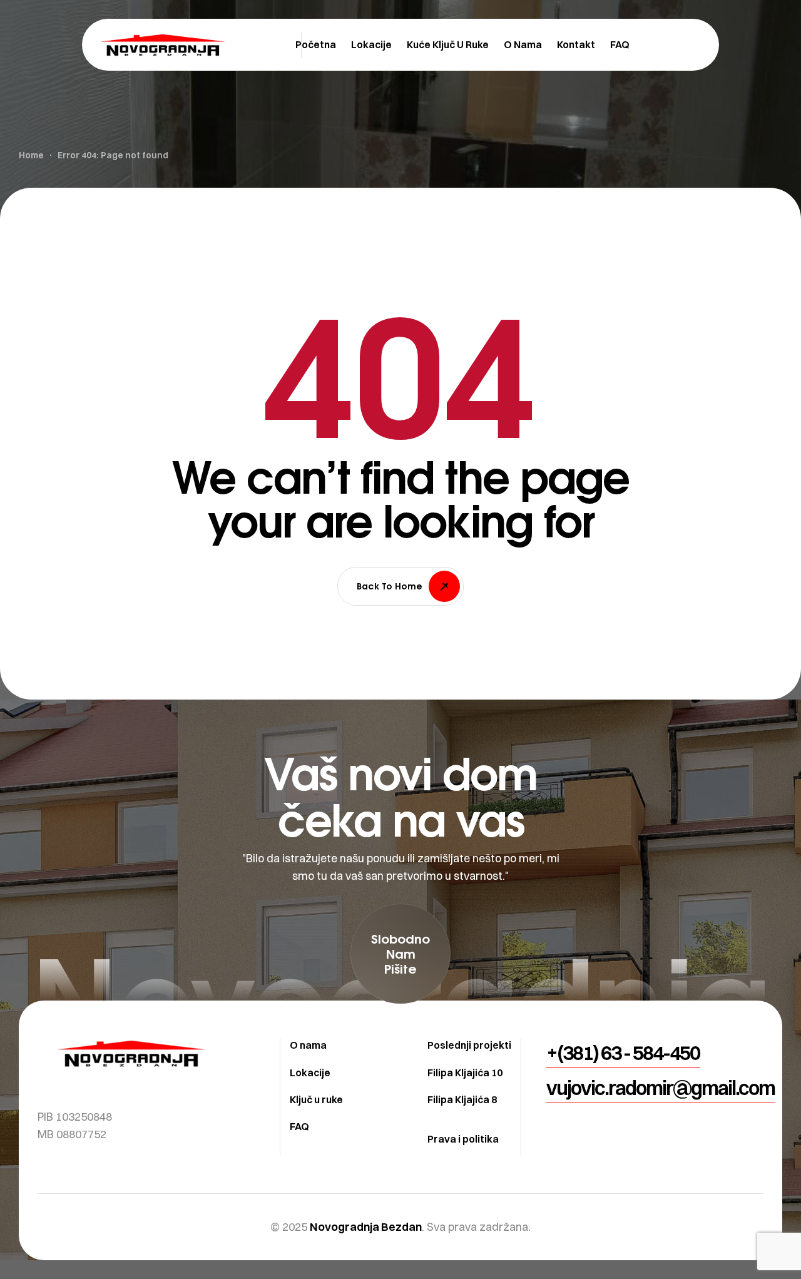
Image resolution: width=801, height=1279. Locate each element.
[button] (400, 954)
